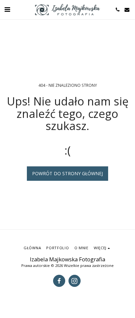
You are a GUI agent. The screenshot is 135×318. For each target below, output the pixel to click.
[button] (7, 9)
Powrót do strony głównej (67, 173)
